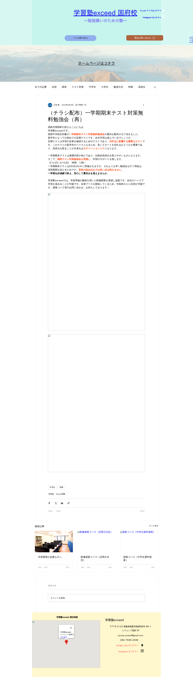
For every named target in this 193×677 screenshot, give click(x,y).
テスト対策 (78, 87)
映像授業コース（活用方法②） (95, 559)
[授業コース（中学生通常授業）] (139, 541)
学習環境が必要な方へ (50, 557)
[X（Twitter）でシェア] (55, 503)
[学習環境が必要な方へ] (54, 541)
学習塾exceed (114, 620)
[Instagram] (163, 16)
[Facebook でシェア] (49, 503)
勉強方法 (118, 87)
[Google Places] (163, 11)
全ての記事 (41, 87)
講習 (64, 87)
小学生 (104, 87)
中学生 (92, 87)
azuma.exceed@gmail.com (130, 635)
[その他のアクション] (143, 105)
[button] (155, 87)
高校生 (141, 87)
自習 (54, 87)
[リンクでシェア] (68, 503)
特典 (130, 87)
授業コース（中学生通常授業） (137, 559)
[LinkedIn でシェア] (62, 503)
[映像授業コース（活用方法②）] (97, 541)
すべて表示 (153, 526)
